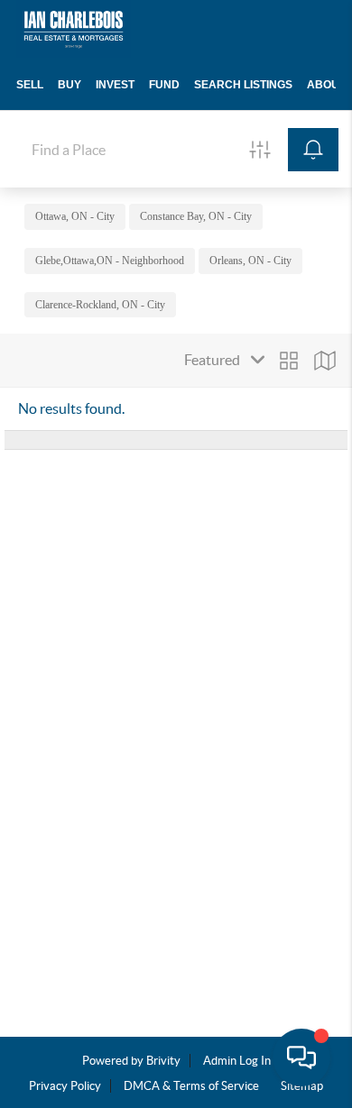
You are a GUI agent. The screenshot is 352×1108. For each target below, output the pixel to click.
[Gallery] (289, 360)
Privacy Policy (65, 1086)
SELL (29, 84)
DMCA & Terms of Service (191, 1086)
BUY (69, 84)
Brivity (163, 1060)
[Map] (325, 360)
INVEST (115, 84)
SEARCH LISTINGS (243, 84)
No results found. (71, 408)
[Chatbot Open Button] (301, 1057)
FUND (164, 84)
